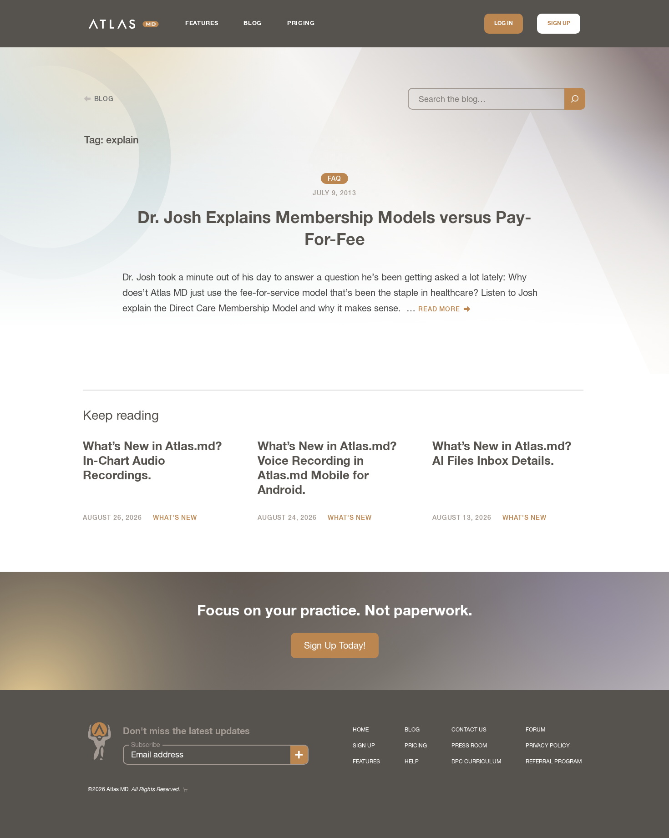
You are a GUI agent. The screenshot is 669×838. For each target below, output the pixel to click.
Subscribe (145, 744)
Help (412, 761)
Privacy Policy (548, 745)
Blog (252, 23)
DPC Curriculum (476, 761)
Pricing (301, 23)
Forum (535, 729)
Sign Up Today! (334, 645)
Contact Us (469, 729)
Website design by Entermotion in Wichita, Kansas (185, 789)
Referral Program (554, 761)
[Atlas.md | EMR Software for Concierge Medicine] (124, 24)
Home (361, 729)
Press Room (469, 745)
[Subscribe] (299, 755)
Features (201, 23)
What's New (175, 517)
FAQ (334, 178)
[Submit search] (574, 99)
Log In (503, 23)
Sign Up (558, 23)
